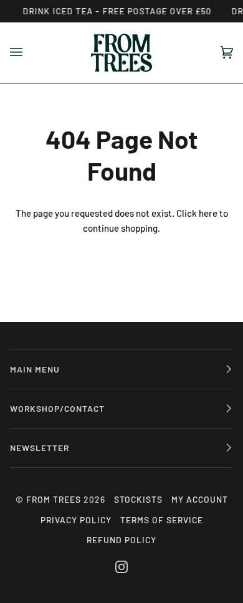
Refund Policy (121, 539)
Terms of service (161, 520)
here (208, 213)
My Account (199, 499)
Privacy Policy (76, 520)
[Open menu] (28, 52)
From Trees (53, 499)
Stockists (138, 499)
